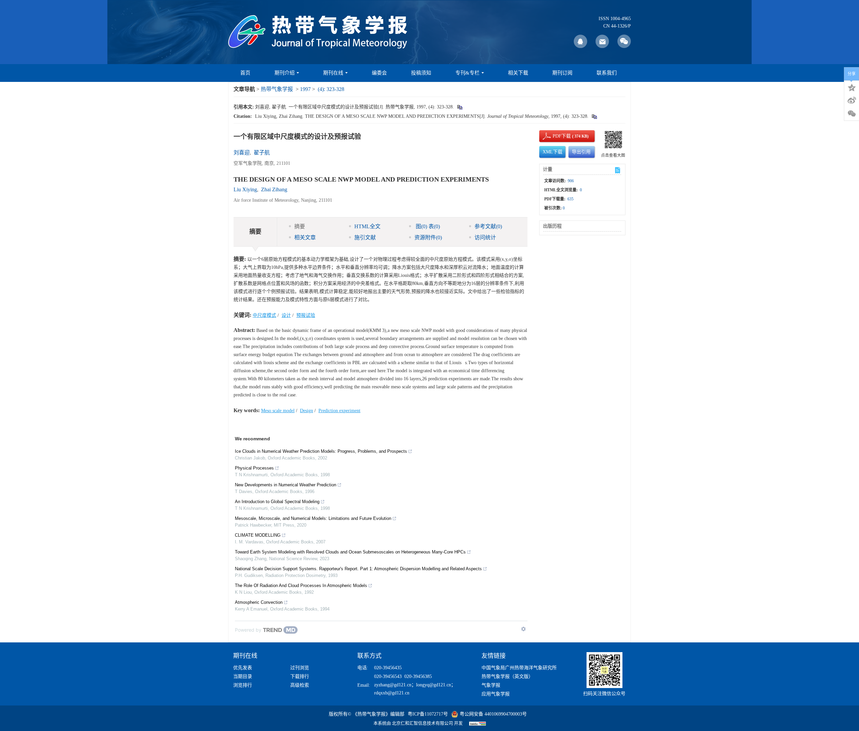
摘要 (299, 226)
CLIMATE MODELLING (258, 535)
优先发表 (242, 667)
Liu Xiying (245, 189)
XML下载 (552, 151)
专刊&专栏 (467, 73)
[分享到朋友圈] (851, 113)
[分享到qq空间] (851, 87)
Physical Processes (254, 468)
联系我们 (607, 73)
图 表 (427, 226)
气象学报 (491, 685)
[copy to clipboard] (594, 116)
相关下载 (518, 73)
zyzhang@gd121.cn (392, 684)
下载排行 (299, 676)
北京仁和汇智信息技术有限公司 (422, 723)
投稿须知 (421, 73)
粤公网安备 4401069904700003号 (493, 714)
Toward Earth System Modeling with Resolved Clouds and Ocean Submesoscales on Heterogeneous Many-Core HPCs (350, 551)
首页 (245, 73)
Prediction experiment (339, 410)
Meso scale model (278, 410)
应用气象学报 (496, 693)
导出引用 (581, 151)
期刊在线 (333, 73)
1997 (305, 89)
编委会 (379, 73)
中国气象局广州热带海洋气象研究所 (519, 667)
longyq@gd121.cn (433, 684)
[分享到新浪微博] (851, 100)
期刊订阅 (562, 73)
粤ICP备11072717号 (428, 714)
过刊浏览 (299, 667)
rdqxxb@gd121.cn (391, 692)
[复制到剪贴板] (459, 106)
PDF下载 (556, 136)
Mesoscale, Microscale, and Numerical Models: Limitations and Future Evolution (313, 518)
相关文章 (305, 237)
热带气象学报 (277, 89)
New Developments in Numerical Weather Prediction (285, 484)
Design (306, 410)
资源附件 (428, 237)
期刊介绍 (284, 73)
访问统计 (485, 237)
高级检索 (299, 685)
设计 (286, 315)
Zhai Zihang (274, 189)
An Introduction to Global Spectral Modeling (277, 501)
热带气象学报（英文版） (507, 676)
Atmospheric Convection (259, 602)
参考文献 (488, 226)
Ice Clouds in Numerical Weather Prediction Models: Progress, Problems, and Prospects (321, 451)
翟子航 (262, 152)
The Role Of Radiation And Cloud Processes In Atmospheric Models (301, 585)
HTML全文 (367, 226)
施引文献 (365, 237)
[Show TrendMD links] (523, 629)
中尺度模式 (264, 315)
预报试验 (305, 315)
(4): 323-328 (331, 89)
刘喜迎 (242, 152)
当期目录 (242, 676)
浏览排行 (242, 685)
